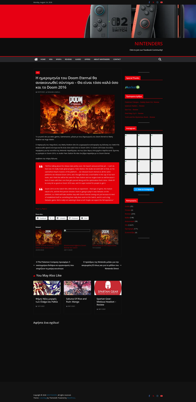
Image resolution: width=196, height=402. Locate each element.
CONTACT (117, 59)
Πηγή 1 (38, 209)
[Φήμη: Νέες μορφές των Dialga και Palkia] (46, 282)
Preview (128, 210)
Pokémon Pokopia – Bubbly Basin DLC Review (142, 102)
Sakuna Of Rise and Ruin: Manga (76, 300)
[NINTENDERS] (98, 6)
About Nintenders (102, 59)
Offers (87, 59)
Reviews (68, 59)
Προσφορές (129, 229)
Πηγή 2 (44, 209)
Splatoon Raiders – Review (134, 106)
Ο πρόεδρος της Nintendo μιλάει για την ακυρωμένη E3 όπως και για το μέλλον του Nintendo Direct (100, 265)
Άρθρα (58, 59)
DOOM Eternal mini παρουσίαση (104, 245)
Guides (78, 59)
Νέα (50, 59)
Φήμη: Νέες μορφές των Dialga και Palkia (47, 300)
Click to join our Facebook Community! (146, 50)
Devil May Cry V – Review (134, 113)
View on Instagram (145, 189)
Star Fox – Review (131, 110)
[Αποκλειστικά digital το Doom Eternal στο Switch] (77, 236)
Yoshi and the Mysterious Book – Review (140, 117)
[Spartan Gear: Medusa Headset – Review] (107, 282)
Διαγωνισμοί (129, 221)
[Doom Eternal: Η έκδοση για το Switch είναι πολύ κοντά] (49, 236)
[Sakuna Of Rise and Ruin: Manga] (77, 282)
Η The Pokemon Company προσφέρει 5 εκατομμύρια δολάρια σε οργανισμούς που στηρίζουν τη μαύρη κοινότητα (55, 265)
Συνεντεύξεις (130, 232)
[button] (131, 140)
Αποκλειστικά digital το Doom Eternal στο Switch (75, 246)
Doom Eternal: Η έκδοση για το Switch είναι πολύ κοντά (47, 246)
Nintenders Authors (53, 92)
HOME (43, 59)
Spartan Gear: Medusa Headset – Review (106, 301)
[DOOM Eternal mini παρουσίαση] (105, 236)
